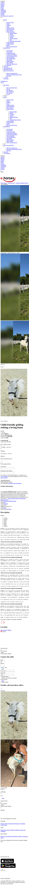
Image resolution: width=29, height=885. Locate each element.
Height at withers (5, 506)
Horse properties (10, 57)
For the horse (10, 50)
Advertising (10, 823)
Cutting (11, 37)
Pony (4, 502)
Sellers (8, 45)
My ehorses (6, 85)
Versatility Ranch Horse (15, 41)
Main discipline (4, 509)
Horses (5, 19)
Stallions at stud (10, 27)
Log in (6, 78)
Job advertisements (11, 58)
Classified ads (7, 48)
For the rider (9, 52)
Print (3, 680)
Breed (2, 501)
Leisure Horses (10, 44)
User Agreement (4, 476)
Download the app (8, 68)
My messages (10, 90)
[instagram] (7, 876)
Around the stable (11, 53)
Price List (6, 66)
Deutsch (2, 2)
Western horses (10, 31)
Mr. (3, 669)
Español (2, 13)
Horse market (4, 183)
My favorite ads (10, 91)
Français (3, 14)
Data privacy (7, 830)
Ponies (8, 23)
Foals (8, 26)
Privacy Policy (4, 477)
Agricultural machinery (12, 56)
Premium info (17, 823)
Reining (11, 34)
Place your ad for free (9, 70)
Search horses (11, 183)
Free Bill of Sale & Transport (14, 483)
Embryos (9, 25)
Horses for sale (10, 22)
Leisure (9, 509)
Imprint (2, 830)
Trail (11, 40)
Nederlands (3, 10)
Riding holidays (10, 61)
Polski (2, 8)
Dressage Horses (10, 29)
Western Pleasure (14, 38)
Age (2, 505)
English (2, 9)
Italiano (2, 6)
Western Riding (13, 33)
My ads (8, 89)
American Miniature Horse (22, 183)
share (3, 798)
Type (2, 502)
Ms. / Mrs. (4, 667)
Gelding (6, 503)
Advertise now (4, 81)
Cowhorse (12, 35)
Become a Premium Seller (14, 74)
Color (2, 507)
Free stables (9, 60)
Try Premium (8, 65)
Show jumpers (10, 30)
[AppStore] (7, 862)
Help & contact (4, 823)
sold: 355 (11, 16)
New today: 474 (4, 16)
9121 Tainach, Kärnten (6, 630)
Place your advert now (12, 46)
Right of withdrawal (15, 830)
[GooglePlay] (8, 867)
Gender (2, 503)
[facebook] (3, 876)
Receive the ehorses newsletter (9, 678)
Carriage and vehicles (12, 54)
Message (3, 791)
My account (9, 93)
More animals (10, 62)
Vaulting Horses (10, 42)
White (4, 507)
